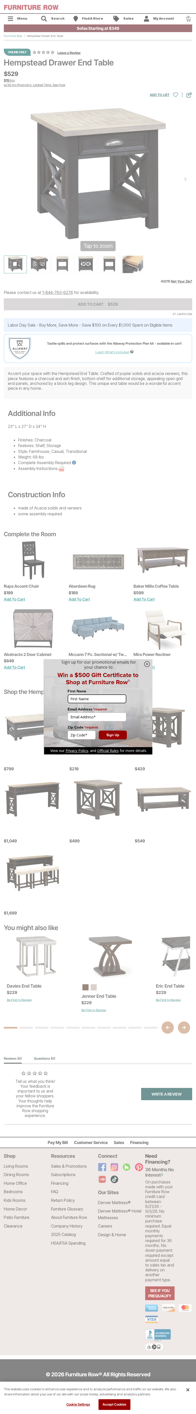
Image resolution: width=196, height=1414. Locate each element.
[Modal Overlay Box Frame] (98, 707)
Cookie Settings (78, 1404)
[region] (98, 1398)
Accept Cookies (115, 1404)
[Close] (187, 1389)
